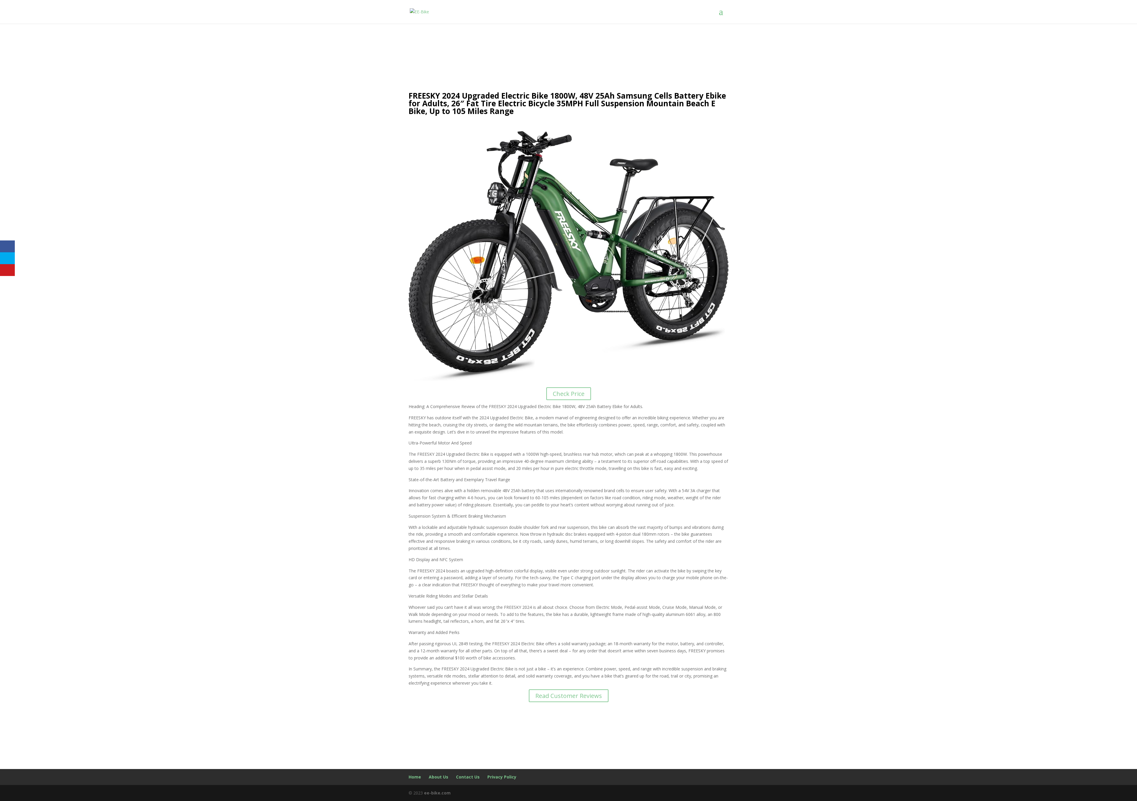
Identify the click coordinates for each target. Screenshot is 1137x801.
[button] (723, 12)
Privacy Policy (501, 777)
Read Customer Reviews (568, 696)
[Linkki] (419, 11)
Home (415, 777)
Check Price (568, 394)
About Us (438, 777)
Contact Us (468, 777)
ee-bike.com (437, 793)
